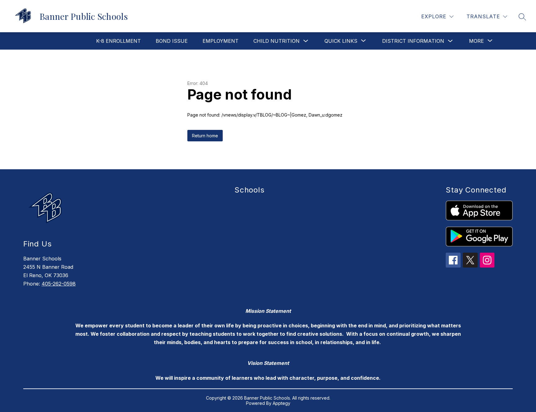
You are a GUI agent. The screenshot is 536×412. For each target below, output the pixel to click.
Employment (221, 41)
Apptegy (281, 403)
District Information (413, 41)
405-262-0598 (59, 284)
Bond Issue (172, 41)
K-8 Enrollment (118, 41)
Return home (205, 135)
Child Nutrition (276, 41)
